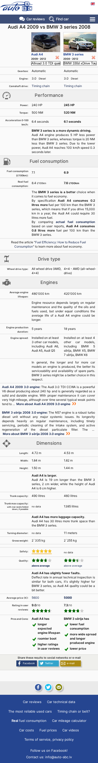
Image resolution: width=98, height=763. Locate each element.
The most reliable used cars (30, 711)
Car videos (70, 730)
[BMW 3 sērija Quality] (74, 560)
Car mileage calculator (69, 721)
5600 (35, 597)
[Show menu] (92, 19)
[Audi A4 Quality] (42, 560)
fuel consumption (29, 721)
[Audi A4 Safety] (42, 551)
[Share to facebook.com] (38, 687)
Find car (62, 19)
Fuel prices (48, 730)
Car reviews (35, 19)
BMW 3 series (73, 54)
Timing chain (41, 86)
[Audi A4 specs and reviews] (45, 42)
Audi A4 (37, 54)
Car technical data (61, 702)
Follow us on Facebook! (49, 750)
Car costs (26, 730)
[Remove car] (57, 57)
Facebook (29, 663)
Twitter (49, 663)
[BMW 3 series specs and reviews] (79, 42)
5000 (68, 597)
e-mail (70, 663)
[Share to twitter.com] (48, 687)
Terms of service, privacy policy (49, 739)
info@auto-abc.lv (58, 757)
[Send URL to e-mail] (59, 687)
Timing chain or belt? (73, 711)
